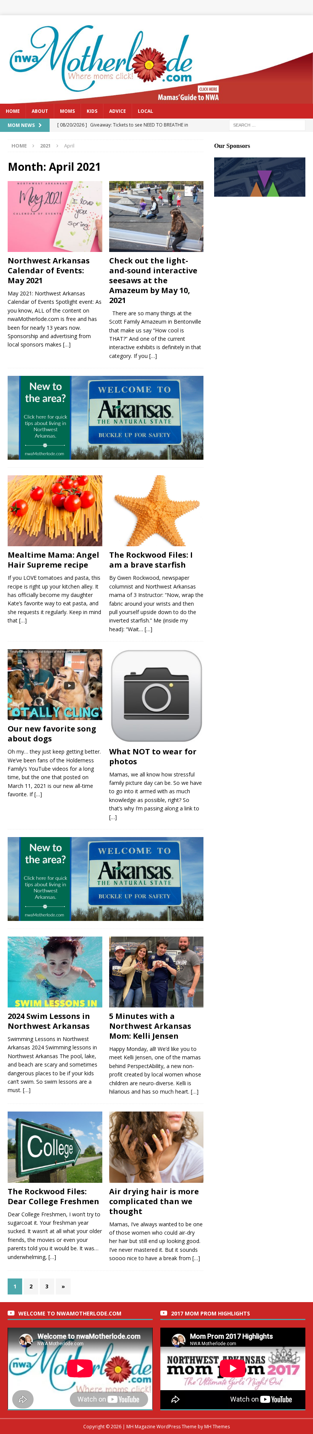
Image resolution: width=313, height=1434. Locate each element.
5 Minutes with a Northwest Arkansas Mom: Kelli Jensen (150, 1026)
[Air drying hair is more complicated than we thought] (156, 1147)
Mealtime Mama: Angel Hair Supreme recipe (53, 560)
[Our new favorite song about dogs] (55, 684)
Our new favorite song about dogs (52, 733)
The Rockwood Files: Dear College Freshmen (53, 1196)
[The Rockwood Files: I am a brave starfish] (156, 510)
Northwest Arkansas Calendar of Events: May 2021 (49, 270)
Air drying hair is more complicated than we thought (154, 1201)
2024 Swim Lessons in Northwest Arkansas (49, 1021)
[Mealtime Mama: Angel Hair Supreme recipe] (55, 510)
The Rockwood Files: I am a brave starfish (151, 560)
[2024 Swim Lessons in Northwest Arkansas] (55, 972)
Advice (117, 111)
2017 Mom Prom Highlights (210, 1313)
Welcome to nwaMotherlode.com (69, 1313)
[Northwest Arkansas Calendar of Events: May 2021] (55, 216)
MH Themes (217, 1426)
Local (145, 111)
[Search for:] (267, 124)
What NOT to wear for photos (153, 756)
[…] (67, 344)
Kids (92, 111)
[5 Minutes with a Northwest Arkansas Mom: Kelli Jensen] (156, 972)
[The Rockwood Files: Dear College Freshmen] (55, 1147)
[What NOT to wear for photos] (156, 696)
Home (13, 111)
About (40, 111)
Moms (67, 111)
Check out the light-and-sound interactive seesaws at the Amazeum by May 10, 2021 (153, 280)
